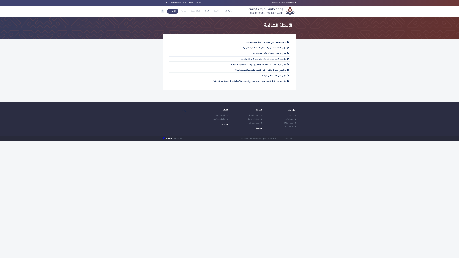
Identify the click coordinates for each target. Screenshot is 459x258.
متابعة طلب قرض (219, 119)
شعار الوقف (289, 119)
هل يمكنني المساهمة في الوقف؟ (274, 75)
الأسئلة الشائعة (195, 11)
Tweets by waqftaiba (186, 111)
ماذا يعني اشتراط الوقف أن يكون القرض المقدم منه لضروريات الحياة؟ (260, 70)
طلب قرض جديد (220, 115)
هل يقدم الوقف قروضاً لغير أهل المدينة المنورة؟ (268, 53)
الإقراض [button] (173, 11)
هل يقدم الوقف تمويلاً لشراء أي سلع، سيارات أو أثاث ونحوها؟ (263, 59)
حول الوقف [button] (228, 11)
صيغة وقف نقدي (253, 123)
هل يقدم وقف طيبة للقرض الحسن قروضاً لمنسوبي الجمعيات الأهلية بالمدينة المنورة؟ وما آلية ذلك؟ (249, 81)
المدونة (207, 11)
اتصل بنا (183, 11)
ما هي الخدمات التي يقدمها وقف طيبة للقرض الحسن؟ (266, 42)
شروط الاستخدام (273, 138)
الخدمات (216, 11)
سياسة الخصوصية (288, 138)
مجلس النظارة (288, 123)
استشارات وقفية (253, 119)
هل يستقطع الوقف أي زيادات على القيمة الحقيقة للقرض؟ (264, 47)
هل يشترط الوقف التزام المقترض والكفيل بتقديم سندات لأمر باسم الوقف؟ (258, 64)
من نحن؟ (290, 115)
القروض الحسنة (254, 115)
